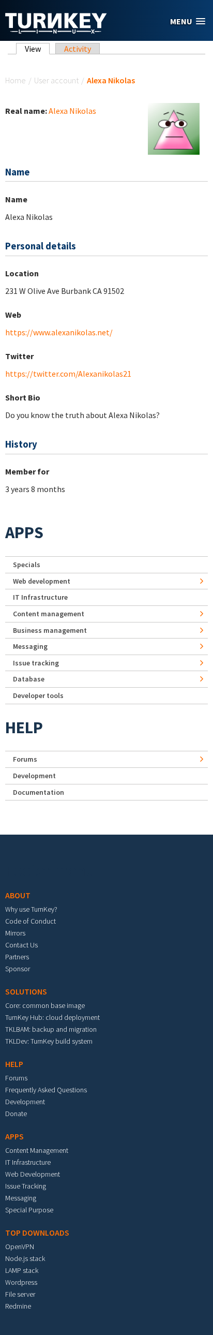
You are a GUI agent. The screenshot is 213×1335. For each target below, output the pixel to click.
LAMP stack (21, 1270)
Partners (17, 956)
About (18, 895)
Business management (50, 630)
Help (24, 727)
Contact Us (21, 945)
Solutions (26, 991)
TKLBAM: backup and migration (51, 1029)
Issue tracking (36, 663)
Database (28, 679)
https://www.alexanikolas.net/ (59, 332)
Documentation (38, 792)
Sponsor (17, 968)
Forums (25, 759)
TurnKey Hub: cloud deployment (52, 1017)
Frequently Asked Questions (46, 1089)
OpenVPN (19, 1246)
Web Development (32, 1174)
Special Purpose (29, 1209)
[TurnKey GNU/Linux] (56, 30)
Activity (77, 48)
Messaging (30, 646)
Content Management (36, 1150)
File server (20, 1294)
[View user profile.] (174, 128)
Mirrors (15, 933)
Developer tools (38, 695)
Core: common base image (45, 1005)
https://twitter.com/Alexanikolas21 (68, 373)
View (37, 48)
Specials (26, 564)
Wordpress (21, 1282)
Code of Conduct (30, 921)
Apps (24, 532)
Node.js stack (25, 1258)
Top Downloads (37, 1232)
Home (15, 80)
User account (56, 80)
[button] (187, 21)
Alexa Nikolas (72, 111)
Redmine (18, 1306)
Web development (41, 581)
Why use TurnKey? (31, 909)
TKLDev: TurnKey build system (49, 1041)
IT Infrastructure (40, 597)
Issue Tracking (25, 1186)
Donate (16, 1113)
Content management (48, 613)
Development (34, 775)
